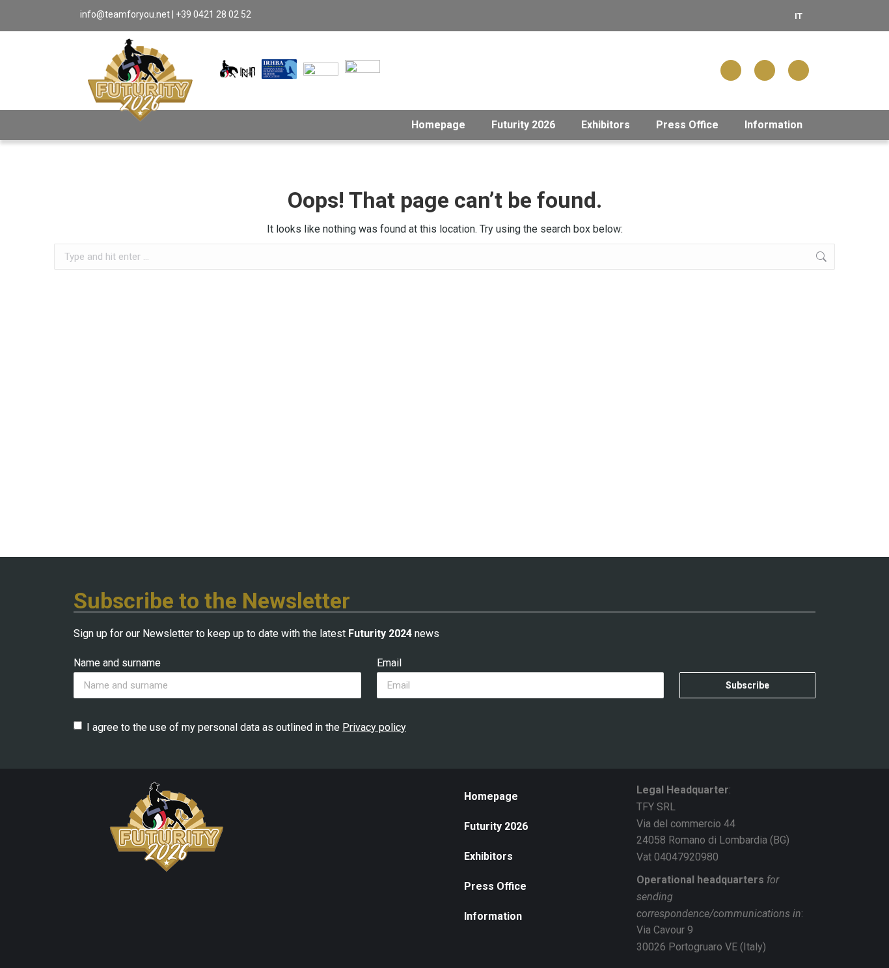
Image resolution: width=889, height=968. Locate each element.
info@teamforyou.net (125, 14)
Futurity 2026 (523, 125)
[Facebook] (730, 70)
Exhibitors (605, 125)
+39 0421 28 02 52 (213, 14)
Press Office (687, 125)
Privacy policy (374, 727)
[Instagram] (764, 70)
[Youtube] (798, 70)
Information (773, 125)
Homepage (438, 125)
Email (389, 663)
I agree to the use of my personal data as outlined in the (246, 727)
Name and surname (117, 663)
